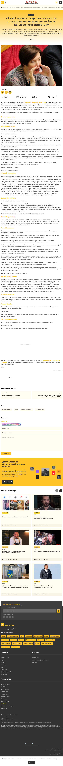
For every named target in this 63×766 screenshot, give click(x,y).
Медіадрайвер (5, 696)
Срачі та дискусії (6, 672)
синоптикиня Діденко (47, 643)
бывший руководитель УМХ (34, 102)
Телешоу (3, 665)
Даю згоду (31, 762)
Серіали (3, 660)
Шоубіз (3, 662)
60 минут (21, 639)
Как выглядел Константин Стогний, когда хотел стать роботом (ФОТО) (43, 586)
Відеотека (4, 699)
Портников (40, 639)
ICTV (16, 409)
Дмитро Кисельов (55, 636)
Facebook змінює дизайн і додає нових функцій (15, 517)
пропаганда (29, 636)
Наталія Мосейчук (50, 639)
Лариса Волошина (17, 643)
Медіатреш (4, 674)
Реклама (34, 662)
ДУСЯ (31, 39)
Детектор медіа (5, 684)
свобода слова (40, 409)
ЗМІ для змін (4, 692)
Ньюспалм (4, 708)
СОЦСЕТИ (5, 7)
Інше (10, 7)
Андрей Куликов (6, 409)
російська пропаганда (13, 636)
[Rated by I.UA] (28, 744)
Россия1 (3, 636)
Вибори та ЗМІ (5, 701)
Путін (22, 636)
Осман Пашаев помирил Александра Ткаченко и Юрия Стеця (43, 517)
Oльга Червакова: (8, 117)
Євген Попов (14, 639)
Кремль (46, 636)
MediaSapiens (5, 687)
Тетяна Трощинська (30, 639)
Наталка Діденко (15, 647)
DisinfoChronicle (5, 694)
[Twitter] (6, 92)
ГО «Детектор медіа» (7, 706)
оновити (4, 421)
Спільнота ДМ (9, 481)
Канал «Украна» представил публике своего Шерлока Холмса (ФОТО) (49, 396)
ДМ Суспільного (5, 689)
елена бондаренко (26, 409)
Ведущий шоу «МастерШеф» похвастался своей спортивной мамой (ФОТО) (13, 552)
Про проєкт (35, 657)
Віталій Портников (28, 643)
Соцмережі (4, 669)
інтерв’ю (37, 643)
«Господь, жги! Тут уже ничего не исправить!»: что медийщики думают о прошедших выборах (15, 586)
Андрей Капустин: (8, 126)
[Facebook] (2, 92)
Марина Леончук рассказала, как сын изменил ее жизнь (11, 396)
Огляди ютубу (5, 657)
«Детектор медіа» (8, 718)
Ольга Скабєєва (38, 636)
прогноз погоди (5, 647)
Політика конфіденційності (40, 660)
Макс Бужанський (6, 643)
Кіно (2, 667)
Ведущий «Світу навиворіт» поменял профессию (47, 551)
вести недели (5, 639)
